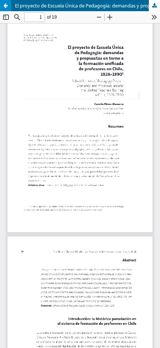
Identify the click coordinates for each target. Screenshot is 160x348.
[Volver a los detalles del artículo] (5, 5)
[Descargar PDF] (154, 5)
